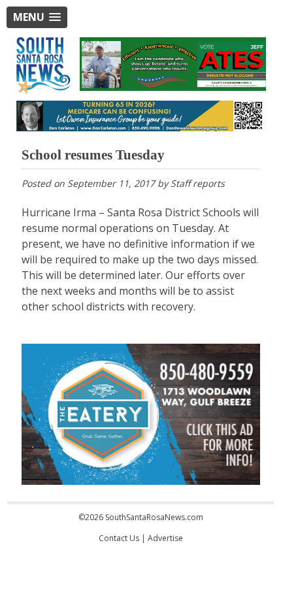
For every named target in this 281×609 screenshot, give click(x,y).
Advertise (165, 538)
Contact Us (119, 538)
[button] (37, 17)
